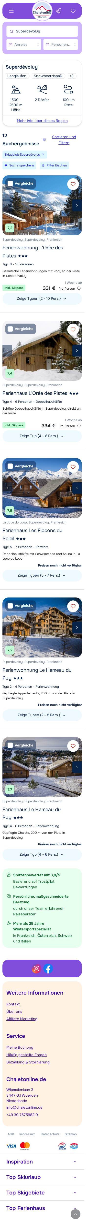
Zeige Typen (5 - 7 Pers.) (39, 575)
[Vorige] (7, 205)
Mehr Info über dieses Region (42, 120)
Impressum (27, 1134)
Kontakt (13, 1004)
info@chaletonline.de (24, 1107)
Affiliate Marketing (21, 1018)
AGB (11, 1134)
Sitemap (71, 1134)
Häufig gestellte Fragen (26, 1054)
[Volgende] (77, 205)
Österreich (46, 935)
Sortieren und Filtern (64, 139)
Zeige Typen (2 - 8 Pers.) (39, 715)
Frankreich (26, 935)
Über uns (14, 1011)
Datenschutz (50, 1134)
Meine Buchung (19, 1047)
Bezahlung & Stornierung (28, 1062)
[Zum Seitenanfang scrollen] (75, 1214)
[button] (42, 93)
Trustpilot (46, 881)
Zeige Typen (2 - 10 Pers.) (39, 298)
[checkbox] (20, 183)
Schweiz (65, 935)
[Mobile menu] (11, 11)
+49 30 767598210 (22, 1114)
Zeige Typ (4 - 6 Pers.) (39, 435)
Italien (26, 941)
